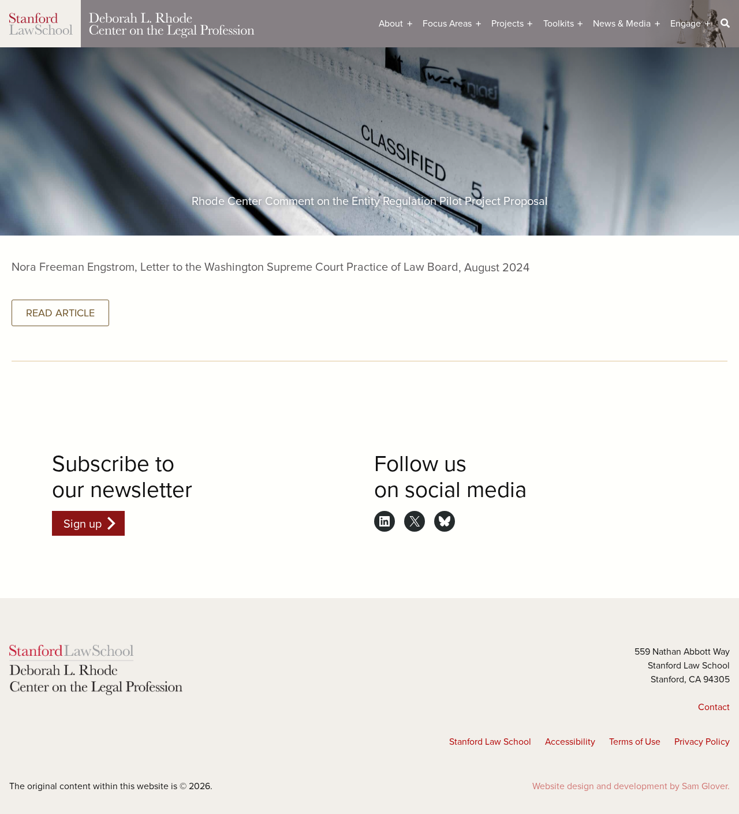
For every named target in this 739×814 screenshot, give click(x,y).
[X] (414, 521)
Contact (714, 706)
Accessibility (570, 741)
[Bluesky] (444, 521)
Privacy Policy (702, 741)
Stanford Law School (490, 741)
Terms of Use (634, 741)
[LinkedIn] (384, 521)
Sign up (83, 523)
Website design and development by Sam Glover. (631, 785)
